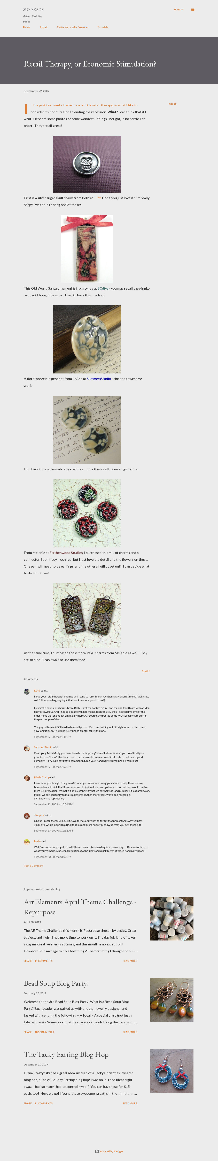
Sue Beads (33, 9)
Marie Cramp (42, 777)
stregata (39, 815)
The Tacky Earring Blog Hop (66, 1054)
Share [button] (172, 104)
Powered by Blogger (111, 1151)
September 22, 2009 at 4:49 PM (52, 736)
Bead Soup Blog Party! (56, 983)
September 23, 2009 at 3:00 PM (52, 856)
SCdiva (103, 288)
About (43, 27)
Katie (37, 690)
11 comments (43, 1103)
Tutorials (102, 27)
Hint (97, 198)
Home (26, 27)
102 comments (44, 1032)
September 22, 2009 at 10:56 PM (53, 804)
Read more (130, 960)
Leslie (37, 841)
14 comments (43, 960)
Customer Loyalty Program (72, 27)
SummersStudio (99, 379)
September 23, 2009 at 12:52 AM (53, 830)
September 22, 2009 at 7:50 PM (52, 766)
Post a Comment (33, 865)
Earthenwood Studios (66, 552)
